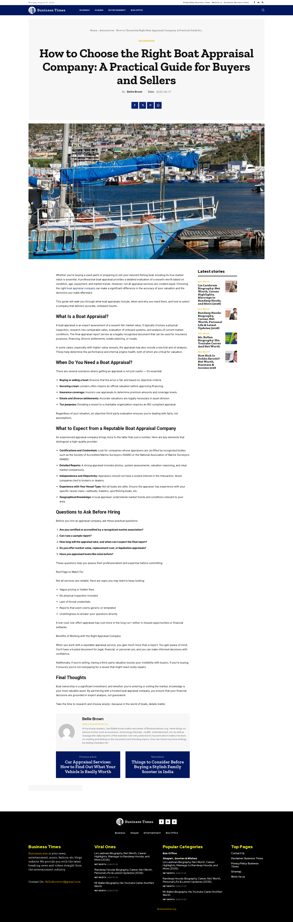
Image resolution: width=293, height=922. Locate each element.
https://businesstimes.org (95, 724)
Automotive (106, 30)
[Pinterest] (150, 105)
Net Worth (204, 282)
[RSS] (262, 3)
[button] (263, 10)
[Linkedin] (258, 3)
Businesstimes (38, 853)
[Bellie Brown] (68, 732)
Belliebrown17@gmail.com (63, 881)
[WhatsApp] (158, 105)
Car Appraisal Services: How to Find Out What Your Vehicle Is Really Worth (88, 767)
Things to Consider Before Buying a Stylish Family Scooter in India (158, 767)
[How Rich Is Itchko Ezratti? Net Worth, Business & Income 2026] (231, 356)
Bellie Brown (134, 91)
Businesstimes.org (166, 909)
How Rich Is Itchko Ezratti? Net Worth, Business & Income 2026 (209, 362)
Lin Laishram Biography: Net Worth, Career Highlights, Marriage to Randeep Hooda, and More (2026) (209, 294)
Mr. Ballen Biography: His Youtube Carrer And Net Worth (209, 341)
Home (93, 30)
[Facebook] (254, 3)
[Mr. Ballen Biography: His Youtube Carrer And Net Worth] (231, 338)
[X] (142, 105)
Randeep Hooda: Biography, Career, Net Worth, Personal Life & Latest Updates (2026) (210, 320)
